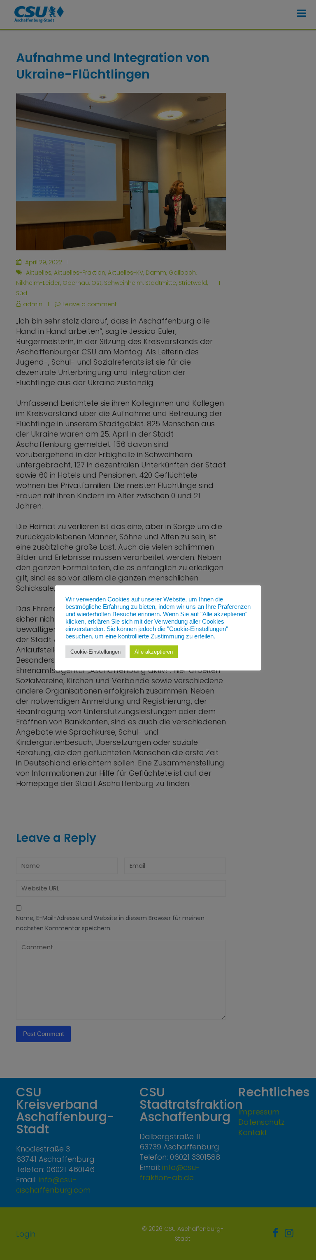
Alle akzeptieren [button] (154, 652)
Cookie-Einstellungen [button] (95, 652)
